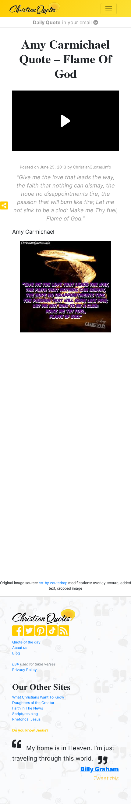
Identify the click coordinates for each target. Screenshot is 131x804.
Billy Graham (99, 769)
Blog (16, 653)
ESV (15, 664)
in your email (63, 22)
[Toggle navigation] (109, 8)
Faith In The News (27, 708)
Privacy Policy (24, 669)
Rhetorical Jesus (26, 719)
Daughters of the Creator (33, 702)
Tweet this (106, 778)
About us (19, 647)
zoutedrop (59, 582)
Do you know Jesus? (30, 730)
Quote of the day (26, 642)
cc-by (44, 582)
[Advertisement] (59, 386)
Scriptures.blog (25, 713)
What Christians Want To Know (38, 697)
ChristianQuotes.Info (92, 167)
